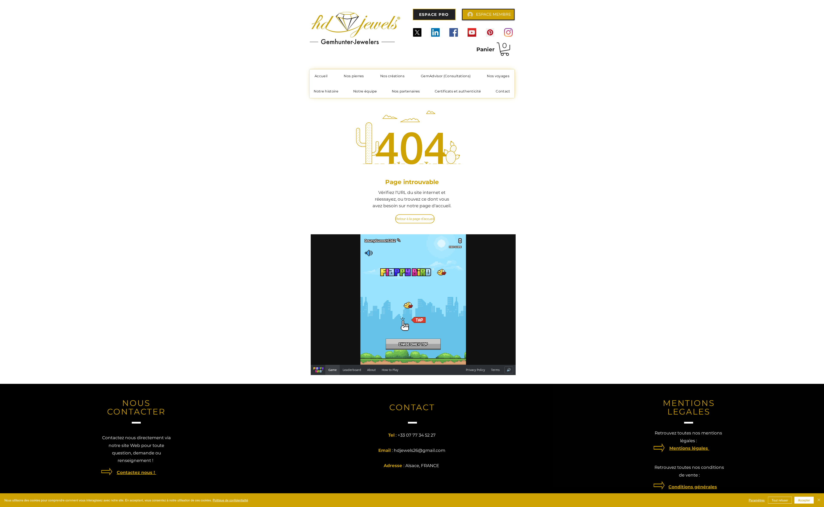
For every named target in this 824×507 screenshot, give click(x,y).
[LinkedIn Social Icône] (435, 32)
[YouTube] (472, 32)
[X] (417, 32)
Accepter (804, 500)
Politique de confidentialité (230, 500)
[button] (505, 49)
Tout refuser (780, 500)
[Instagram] (508, 32)
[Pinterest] (490, 32)
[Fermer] (818, 500)
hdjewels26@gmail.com (419, 450)
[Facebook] (453, 32)
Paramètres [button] (757, 500)
